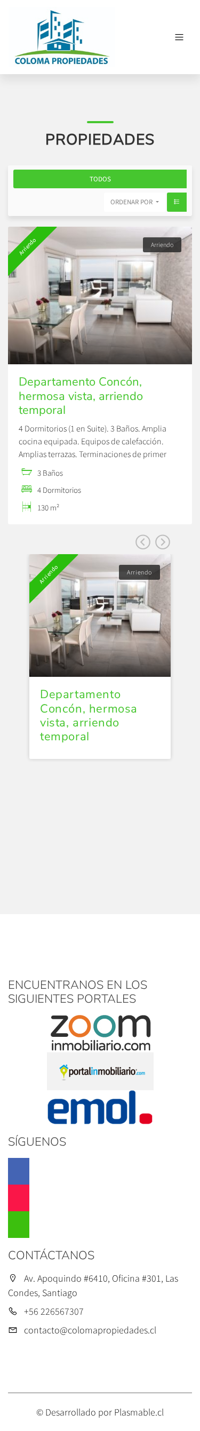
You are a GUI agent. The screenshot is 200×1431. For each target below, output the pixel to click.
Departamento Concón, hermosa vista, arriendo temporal (81, 396)
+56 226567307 (54, 1311)
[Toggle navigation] (179, 37)
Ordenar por (132, 201)
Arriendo (162, 245)
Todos (100, 178)
